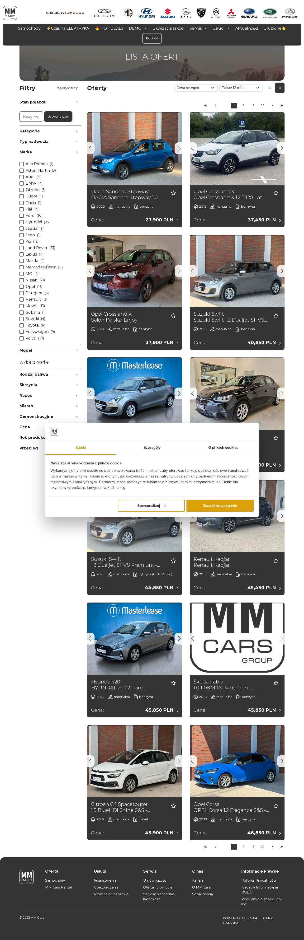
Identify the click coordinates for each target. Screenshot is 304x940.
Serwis (196, 28)
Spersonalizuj (148, 506)
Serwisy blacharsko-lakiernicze (159, 896)
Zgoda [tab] (81, 447)
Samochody (55, 880)
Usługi (219, 28)
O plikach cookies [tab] (223, 447)
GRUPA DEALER (258, 918)
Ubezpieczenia (106, 887)
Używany (58, 116)
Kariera (197, 880)
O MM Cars (201, 887)
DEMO (135, 28)
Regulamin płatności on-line (261, 901)
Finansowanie (105, 880)
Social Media (202, 894)
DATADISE (231, 923)
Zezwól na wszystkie (220, 506)
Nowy (31, 116)
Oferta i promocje (157, 887)
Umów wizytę (154, 880)
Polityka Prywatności (258, 880)
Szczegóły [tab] (152, 447)
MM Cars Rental (58, 887)
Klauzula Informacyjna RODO (259, 889)
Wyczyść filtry (67, 88)
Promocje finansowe (111, 894)
